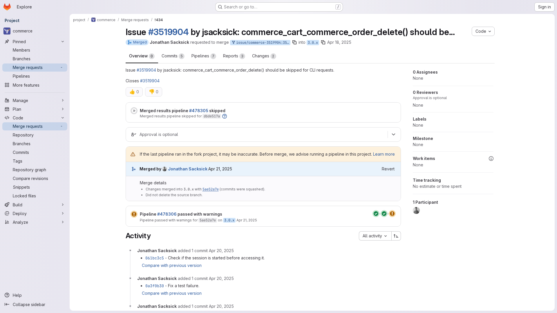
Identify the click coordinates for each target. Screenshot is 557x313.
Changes (263, 55)
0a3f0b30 (154, 285)
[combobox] (375, 236)
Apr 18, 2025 (339, 42)
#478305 (198, 110)
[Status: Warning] (134, 214)
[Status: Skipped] (134, 110)
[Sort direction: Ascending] (396, 236)
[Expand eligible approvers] (393, 134)
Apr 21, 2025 (246, 220)
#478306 (167, 214)
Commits (172, 55)
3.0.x (313, 42)
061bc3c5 (154, 258)
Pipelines (202, 55)
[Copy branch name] (294, 42)
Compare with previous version (172, 265)
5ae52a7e (210, 189)
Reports (233, 55)
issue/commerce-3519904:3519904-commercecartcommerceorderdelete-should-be (262, 42)
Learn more (384, 154)
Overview (141, 55)
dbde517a (212, 116)
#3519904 (168, 32)
